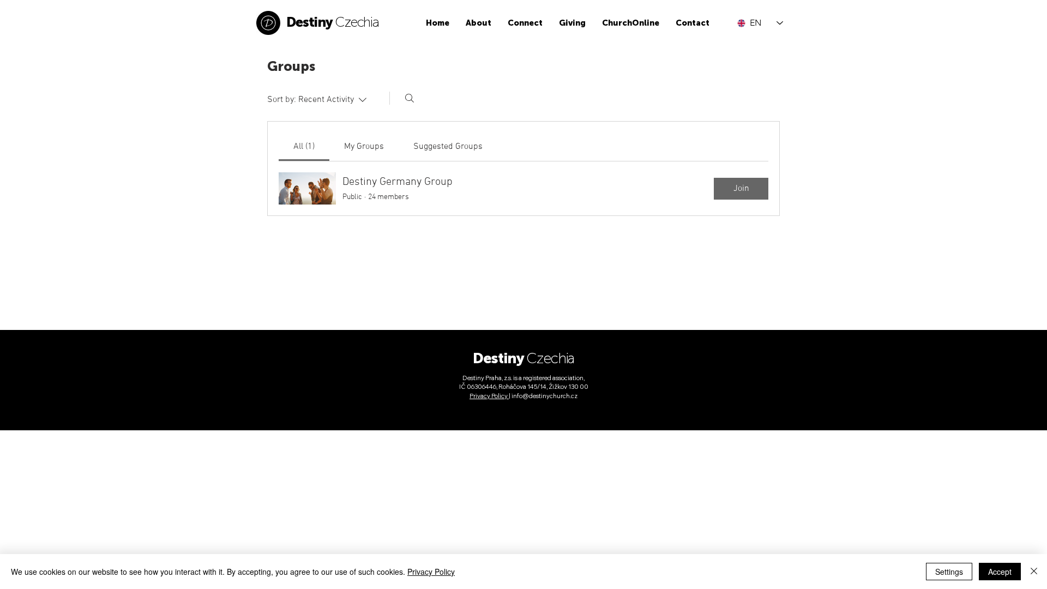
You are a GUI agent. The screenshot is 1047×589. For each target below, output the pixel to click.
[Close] (1033, 571)
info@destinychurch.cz (544, 396)
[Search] (409, 98)
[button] (479, 23)
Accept (1000, 571)
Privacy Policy (431, 571)
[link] (304, 146)
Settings (949, 571)
